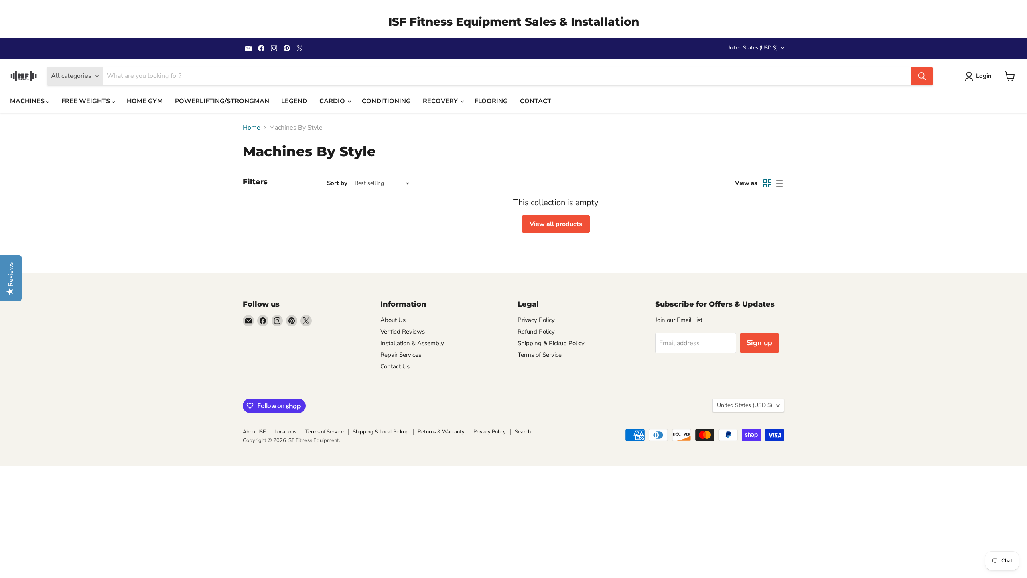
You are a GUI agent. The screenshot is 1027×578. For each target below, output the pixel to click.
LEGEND (294, 101)
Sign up (759, 343)
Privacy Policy (536, 320)
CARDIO (333, 101)
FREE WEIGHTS (86, 101)
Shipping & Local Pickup (381, 432)
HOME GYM (145, 101)
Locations (285, 432)
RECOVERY (441, 101)
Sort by (337, 183)
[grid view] (767, 183)
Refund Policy (536, 332)
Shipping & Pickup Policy (551, 343)
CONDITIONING (386, 101)
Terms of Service (540, 355)
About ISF (254, 432)
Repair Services (400, 355)
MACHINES (28, 101)
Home (251, 127)
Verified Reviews (402, 332)
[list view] (778, 183)
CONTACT (535, 101)
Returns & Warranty (441, 432)
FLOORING (491, 101)
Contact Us (395, 366)
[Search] (922, 76)
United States (752, 47)
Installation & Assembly (412, 343)
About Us (393, 320)
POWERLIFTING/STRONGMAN (222, 101)
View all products (556, 224)
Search (523, 432)
